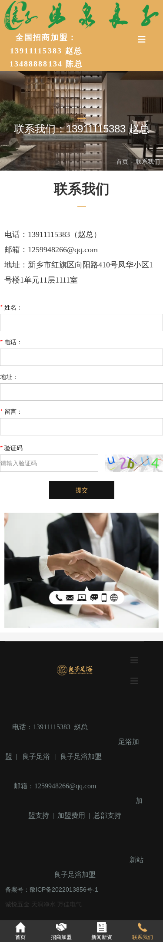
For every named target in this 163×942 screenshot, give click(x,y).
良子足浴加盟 (81, 756)
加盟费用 (71, 815)
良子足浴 (36, 756)
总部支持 (107, 815)
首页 (123, 161)
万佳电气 (69, 904)
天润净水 (44, 904)
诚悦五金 (18, 904)
